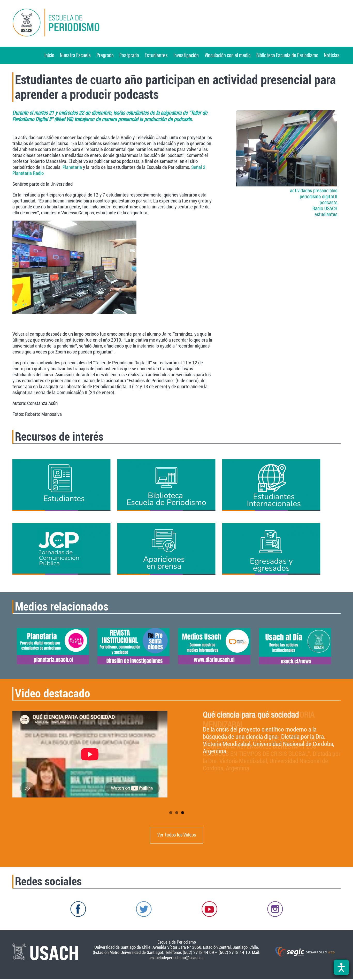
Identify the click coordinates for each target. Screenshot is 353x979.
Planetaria (72, 167)
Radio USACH (324, 209)
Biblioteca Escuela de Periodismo (287, 55)
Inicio (49, 55)
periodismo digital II (318, 197)
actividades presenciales (313, 191)
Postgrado (129, 55)
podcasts (328, 203)
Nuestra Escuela (75, 55)
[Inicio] (65, 23)
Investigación (186, 55)
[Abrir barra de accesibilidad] (341, 967)
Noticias (332, 55)
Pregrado (105, 55)
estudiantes (325, 215)
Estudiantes (156, 55)
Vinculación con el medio (228, 55)
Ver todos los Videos (176, 835)
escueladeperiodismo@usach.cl (177, 957)
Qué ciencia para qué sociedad (251, 716)
